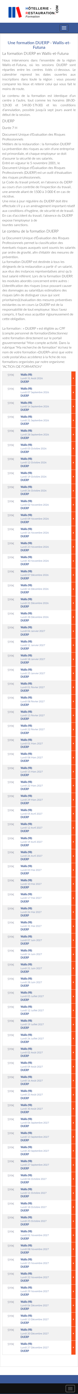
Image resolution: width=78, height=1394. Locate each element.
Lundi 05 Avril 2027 (31, 814)
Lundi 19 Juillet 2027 (32, 1024)
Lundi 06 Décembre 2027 (35, 1305)
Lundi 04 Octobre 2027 (34, 1179)
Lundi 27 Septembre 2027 (35, 1165)
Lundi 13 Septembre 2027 (35, 1136)
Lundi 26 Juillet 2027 (32, 1038)
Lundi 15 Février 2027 (33, 715)
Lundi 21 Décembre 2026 (35, 603)
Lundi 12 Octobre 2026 (34, 462)
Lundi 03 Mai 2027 (31, 870)
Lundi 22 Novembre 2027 (35, 1277)
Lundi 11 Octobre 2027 (34, 1193)
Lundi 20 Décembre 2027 (35, 1333)
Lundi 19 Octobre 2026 (34, 476)
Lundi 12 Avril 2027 (31, 828)
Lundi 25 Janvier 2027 (33, 673)
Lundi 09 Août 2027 (32, 1066)
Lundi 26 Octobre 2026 (34, 490)
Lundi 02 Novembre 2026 (35, 505)
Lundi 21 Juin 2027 (31, 968)
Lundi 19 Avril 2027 (31, 842)
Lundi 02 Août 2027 (32, 1052)
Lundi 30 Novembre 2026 (35, 561)
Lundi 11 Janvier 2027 (33, 645)
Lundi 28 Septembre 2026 (35, 434)
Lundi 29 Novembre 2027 (35, 1291)
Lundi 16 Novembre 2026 (35, 533)
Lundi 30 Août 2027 (32, 1109)
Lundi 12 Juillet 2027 (32, 1010)
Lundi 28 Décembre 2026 (35, 617)
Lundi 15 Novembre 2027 (35, 1263)
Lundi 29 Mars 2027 (32, 799)
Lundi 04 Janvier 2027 (33, 631)
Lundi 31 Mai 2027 (31, 926)
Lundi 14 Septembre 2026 (35, 406)
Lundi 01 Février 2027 (33, 687)
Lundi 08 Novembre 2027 (35, 1249)
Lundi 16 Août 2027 (32, 1080)
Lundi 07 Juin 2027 (31, 940)
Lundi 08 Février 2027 (33, 701)
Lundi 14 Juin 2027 (31, 954)
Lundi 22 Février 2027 (33, 729)
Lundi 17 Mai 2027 (31, 898)
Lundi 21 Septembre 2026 (35, 420)
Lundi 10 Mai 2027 (31, 884)
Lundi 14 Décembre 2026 (35, 589)
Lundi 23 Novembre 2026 (35, 547)
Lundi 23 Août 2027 (32, 1094)
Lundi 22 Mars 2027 (32, 785)
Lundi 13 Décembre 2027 (35, 1319)
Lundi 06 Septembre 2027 (35, 1123)
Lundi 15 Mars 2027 (32, 771)
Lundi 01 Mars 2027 (32, 743)
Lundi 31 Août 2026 (32, 378)
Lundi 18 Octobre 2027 (34, 1207)
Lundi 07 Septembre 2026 (35, 392)
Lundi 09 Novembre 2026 (35, 519)
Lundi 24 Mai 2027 (31, 912)
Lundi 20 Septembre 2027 (35, 1151)
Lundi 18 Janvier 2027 (33, 659)
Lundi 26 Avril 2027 (31, 856)
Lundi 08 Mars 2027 (32, 757)
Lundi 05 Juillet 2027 (32, 996)
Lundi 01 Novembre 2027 (35, 1235)
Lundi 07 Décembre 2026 (35, 575)
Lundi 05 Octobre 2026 (34, 448)
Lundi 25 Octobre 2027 (34, 1221)
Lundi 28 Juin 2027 (31, 982)
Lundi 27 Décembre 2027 (35, 1347)
